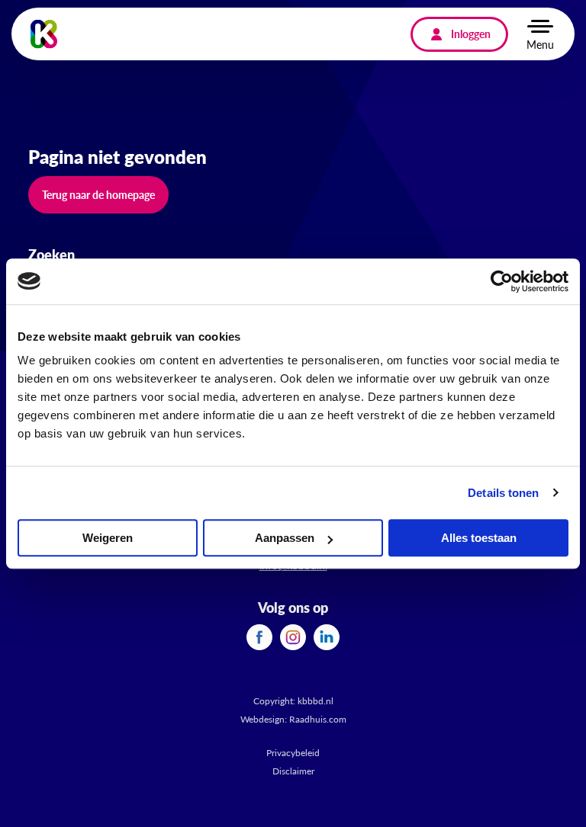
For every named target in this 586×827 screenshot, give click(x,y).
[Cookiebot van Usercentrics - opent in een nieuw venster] (501, 281)
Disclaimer (293, 770)
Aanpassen (284, 537)
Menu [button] (540, 44)
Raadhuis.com (317, 719)
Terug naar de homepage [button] (98, 194)
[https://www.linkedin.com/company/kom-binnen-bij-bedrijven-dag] (327, 635)
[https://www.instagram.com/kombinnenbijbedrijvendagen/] (293, 635)
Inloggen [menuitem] (471, 33)
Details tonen (503, 492)
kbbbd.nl (315, 700)
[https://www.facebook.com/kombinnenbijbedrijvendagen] (259, 635)
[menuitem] (259, 637)
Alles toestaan (479, 537)
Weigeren (107, 537)
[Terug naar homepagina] (44, 34)
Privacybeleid (293, 752)
